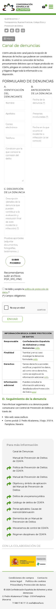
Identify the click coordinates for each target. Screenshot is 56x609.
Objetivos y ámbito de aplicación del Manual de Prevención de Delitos (29, 486)
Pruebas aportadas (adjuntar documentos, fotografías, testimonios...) (14, 245)
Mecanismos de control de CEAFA (30, 528)
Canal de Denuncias (23, 451)
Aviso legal (16, 581)
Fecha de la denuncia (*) (39, 101)
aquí (34, 392)
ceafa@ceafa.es (36, 603)
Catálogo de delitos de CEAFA (28, 502)
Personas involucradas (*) (40, 115)
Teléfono (10, 138)
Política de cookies (36, 581)
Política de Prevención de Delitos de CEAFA (30, 469)
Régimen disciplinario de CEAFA (29, 534)
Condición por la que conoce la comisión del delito (14, 153)
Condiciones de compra (21, 577)
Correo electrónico (11, 126)
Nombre (10, 103)
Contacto (42, 577)
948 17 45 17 (19, 603)
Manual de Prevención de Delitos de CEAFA (30, 459)
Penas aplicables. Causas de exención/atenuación (27, 510)
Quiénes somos (10, 19)
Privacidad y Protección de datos (28, 584)
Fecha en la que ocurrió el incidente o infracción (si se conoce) (41, 134)
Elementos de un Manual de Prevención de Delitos (27, 520)
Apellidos (10, 113)
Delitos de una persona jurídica (29, 496)
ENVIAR (12, 319)
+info (37, 348)
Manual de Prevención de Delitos (30, 477)
